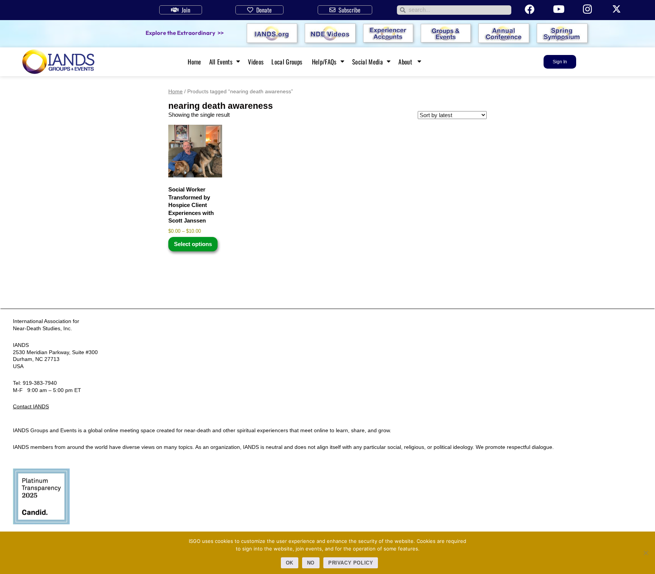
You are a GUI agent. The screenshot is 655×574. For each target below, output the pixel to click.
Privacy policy (350, 563)
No (311, 563)
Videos (255, 62)
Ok (289, 563)
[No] (645, 553)
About (406, 62)
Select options (193, 244)
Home (194, 62)
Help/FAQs (324, 62)
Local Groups (287, 62)
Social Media (367, 62)
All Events (220, 62)
